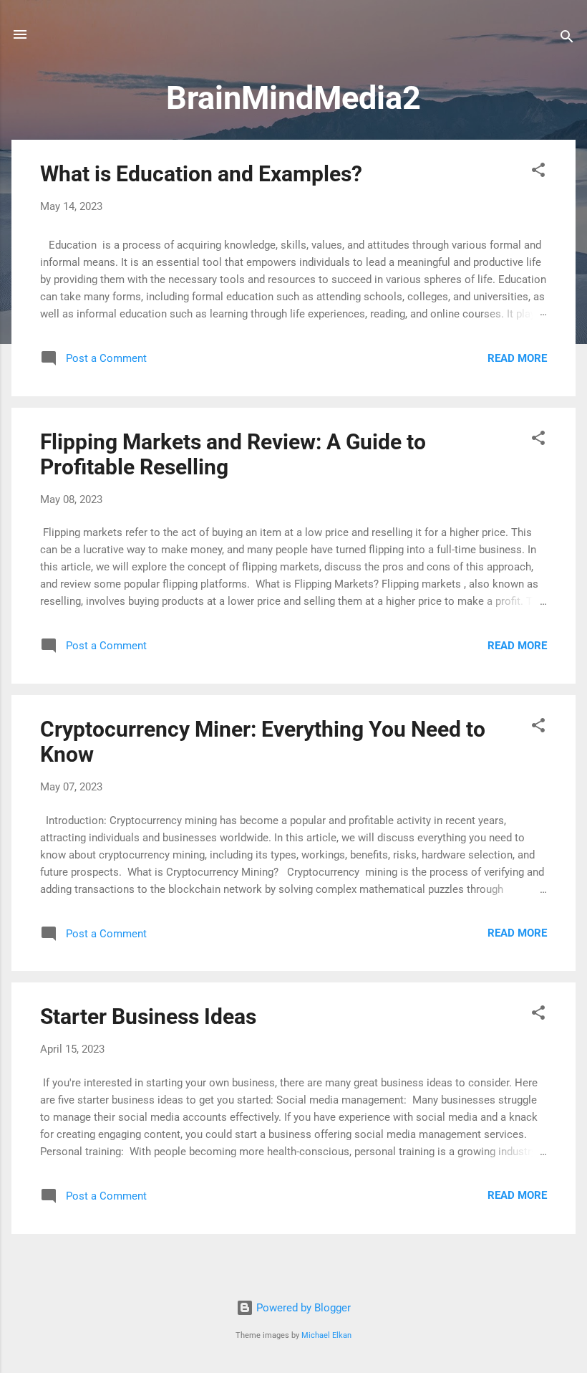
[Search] (567, 39)
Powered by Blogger (302, 1307)
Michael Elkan (326, 1335)
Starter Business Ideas (148, 1016)
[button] (538, 172)
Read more (517, 358)
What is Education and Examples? (201, 173)
